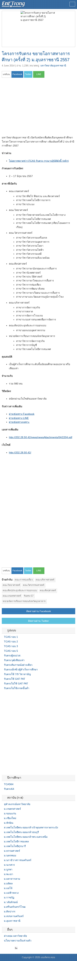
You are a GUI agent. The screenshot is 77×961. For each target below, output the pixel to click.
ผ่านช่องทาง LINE (19, 418)
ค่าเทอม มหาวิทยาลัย (15, 935)
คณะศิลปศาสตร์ (48, 590)
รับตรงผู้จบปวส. (12, 655)
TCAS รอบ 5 (11, 650)
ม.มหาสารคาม (12, 878)
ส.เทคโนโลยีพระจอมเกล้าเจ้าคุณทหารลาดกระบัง (31, 827)
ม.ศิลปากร (9, 911)
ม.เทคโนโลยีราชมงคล (16, 841)
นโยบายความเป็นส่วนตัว (17, 940)
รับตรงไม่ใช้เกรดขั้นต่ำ (16, 688)
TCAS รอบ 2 (11, 641)
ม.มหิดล (8, 883)
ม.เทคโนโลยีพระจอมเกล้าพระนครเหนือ (25, 836)
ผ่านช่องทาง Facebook (21, 413)
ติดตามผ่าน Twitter (38, 620)
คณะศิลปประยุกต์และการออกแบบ (20, 590)
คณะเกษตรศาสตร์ (12, 595)
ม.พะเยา (8, 874)
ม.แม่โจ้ (8, 888)
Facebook (3, 947)
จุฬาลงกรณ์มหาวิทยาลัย (17, 804)
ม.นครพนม (10, 855)
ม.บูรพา (8, 869)
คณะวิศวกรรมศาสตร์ (33, 585)
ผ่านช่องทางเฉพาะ (19, 422)
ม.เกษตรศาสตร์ (12, 808)
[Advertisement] (32, 108)
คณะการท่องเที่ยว (24, 579)
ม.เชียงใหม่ (10, 818)
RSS (11, 947)
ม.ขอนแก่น (10, 813)
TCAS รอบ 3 (11, 646)
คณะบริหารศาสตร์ (45, 579)
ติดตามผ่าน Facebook (38, 611)
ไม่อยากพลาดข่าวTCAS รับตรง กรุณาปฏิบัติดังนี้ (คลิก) (39, 160)
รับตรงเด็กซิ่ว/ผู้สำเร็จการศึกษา (21, 669)
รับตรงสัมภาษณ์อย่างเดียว (18, 664)
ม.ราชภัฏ (9, 897)
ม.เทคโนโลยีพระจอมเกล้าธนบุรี (21, 832)
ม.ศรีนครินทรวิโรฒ (15, 906)
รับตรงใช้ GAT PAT (14, 678)
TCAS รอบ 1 (11, 636)
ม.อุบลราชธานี (12, 920)
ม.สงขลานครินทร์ (14, 916)
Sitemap (16, 947)
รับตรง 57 (28, 595)
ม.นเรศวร (9, 864)
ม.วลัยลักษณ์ (11, 902)
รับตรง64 (9, 788)
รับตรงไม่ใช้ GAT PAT (16, 683)
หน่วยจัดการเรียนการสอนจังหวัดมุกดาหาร (24, 601)
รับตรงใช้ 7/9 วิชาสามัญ (17, 674)
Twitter (7, 947)
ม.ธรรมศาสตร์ (12, 850)
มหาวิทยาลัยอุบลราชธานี (53, 65)
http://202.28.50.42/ (20, 452)
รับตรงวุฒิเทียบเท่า (14, 660)
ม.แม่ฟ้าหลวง (11, 892)
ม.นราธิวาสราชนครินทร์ (17, 860)
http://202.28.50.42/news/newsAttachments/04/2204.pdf (40, 437)
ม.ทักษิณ (8, 822)
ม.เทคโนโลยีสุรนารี (15, 846)
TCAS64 (8, 784)
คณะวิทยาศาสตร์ (11, 585)
